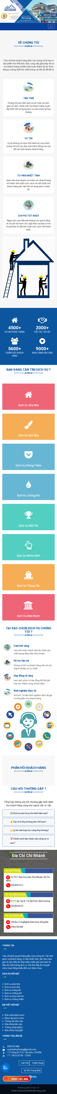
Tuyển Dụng (37, 1063)
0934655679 (17, 906)
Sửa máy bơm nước (14, 1018)
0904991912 (17, 885)
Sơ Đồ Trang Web (32, 1070)
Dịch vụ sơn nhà (12, 987)
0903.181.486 (19, 1079)
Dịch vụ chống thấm (14, 999)
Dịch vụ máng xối (13, 990)
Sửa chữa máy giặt (14, 1030)
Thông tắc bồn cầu (14, 1021)
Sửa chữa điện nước (14, 1015)
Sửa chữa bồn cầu (13, 1024)
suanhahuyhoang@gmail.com (21, 1049)
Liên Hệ (24, 1063)
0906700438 (17, 927)
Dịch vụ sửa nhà (12, 984)
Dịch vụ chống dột (13, 993)
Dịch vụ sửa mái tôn (14, 996)
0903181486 (13, 1046)
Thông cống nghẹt (14, 1027)
